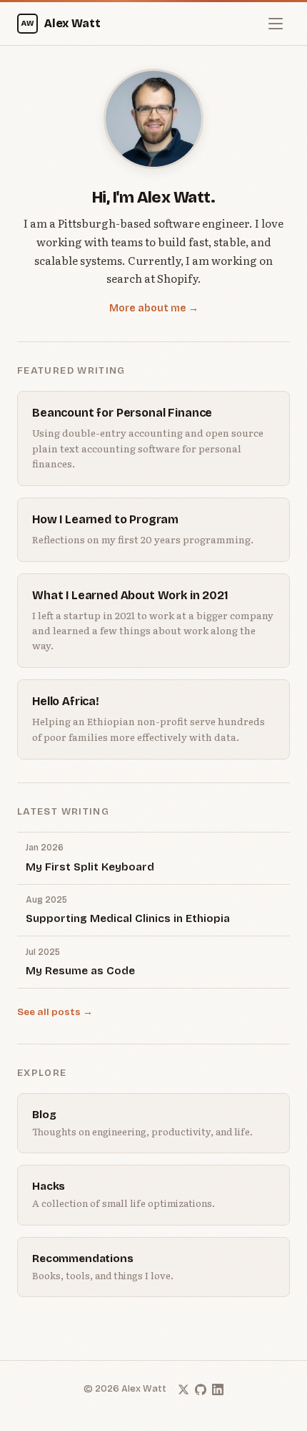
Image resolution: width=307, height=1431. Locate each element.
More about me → (153, 308)
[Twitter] (183, 1389)
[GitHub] (200, 1389)
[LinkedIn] (217, 1389)
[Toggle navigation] (275, 23)
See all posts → (55, 1012)
